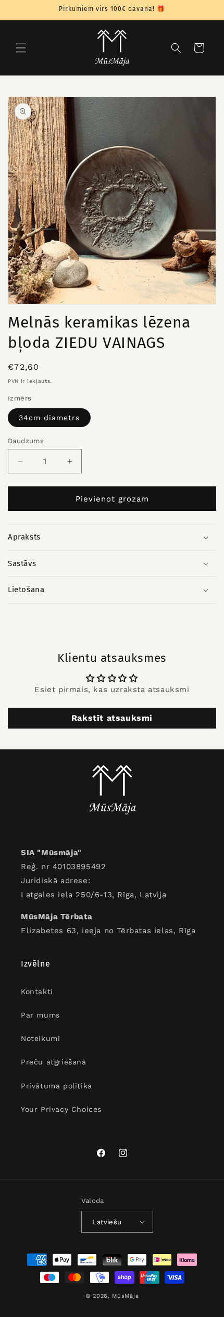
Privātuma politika (56, 1086)
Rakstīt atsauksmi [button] (112, 718)
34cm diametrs (49, 417)
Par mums (40, 1015)
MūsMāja (125, 1296)
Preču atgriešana (53, 1062)
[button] (20, 47)
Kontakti (37, 991)
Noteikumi (40, 1038)
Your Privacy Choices (61, 1109)
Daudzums (26, 441)
